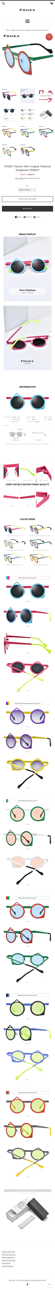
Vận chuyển (19, 178)
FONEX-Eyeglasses (25, 1280)
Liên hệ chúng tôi (7, 1266)
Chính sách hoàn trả (8, 1255)
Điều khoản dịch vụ (8, 1258)
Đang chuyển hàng (8, 1252)
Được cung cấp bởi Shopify (38, 1280)
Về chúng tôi (6, 1263)
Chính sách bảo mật (8, 1261)
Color (27, 186)
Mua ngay (27, 209)
